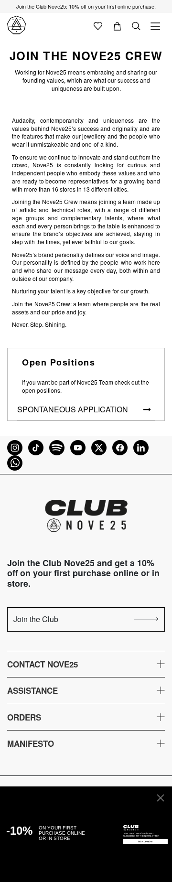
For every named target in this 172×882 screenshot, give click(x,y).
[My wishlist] (98, 25)
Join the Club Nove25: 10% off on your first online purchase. (86, 6)
